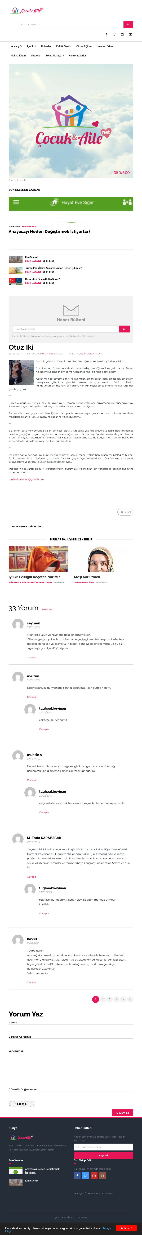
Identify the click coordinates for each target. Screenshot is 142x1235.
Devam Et (122, 1112)
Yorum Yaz (47, 610)
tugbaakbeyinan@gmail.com (26, 479)
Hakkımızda (94, 1193)
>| (130, 999)
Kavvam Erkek (105, 46)
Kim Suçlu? (31, 257)
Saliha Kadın (18, 55)
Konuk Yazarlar (77, 55)
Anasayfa (16, 46)
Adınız (13, 1022)
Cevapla (32, 657)
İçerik (30, 46)
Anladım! (126, 1228)
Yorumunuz (16, 1050)
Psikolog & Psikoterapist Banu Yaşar (30, 582)
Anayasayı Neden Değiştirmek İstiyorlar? (50, 231)
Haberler (46, 46)
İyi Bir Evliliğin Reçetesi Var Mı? (34, 577)
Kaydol (103, 1155)
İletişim (109, 1193)
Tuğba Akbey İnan (52, 354)
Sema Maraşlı (54, 55)
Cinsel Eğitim (84, 46)
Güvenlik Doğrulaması (23, 1089)
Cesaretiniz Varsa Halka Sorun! (42, 279)
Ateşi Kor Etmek (87, 577)
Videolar (36, 55)
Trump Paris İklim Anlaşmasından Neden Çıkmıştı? (53, 268)
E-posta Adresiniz (20, 1036)
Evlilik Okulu (63, 46)
